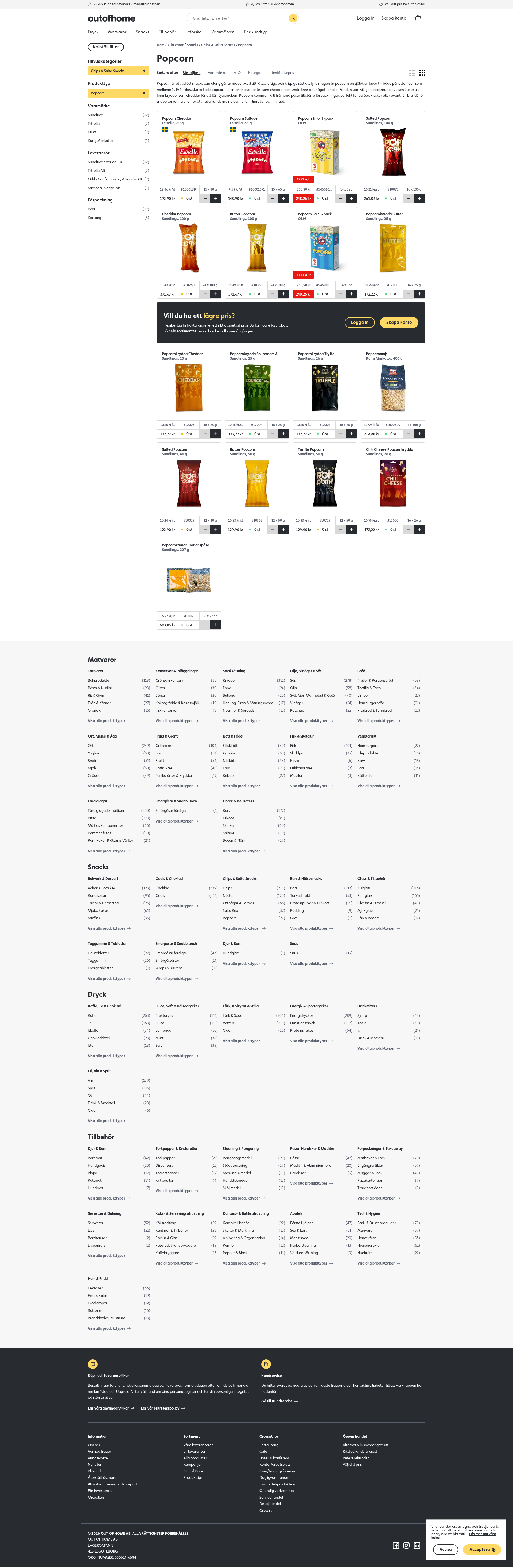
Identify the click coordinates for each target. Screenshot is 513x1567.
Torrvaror (95, 671)
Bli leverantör (194, 1451)
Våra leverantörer (198, 1445)
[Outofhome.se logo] (111, 18)
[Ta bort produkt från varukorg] (205, 198)
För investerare (100, 1490)
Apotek (296, 1213)
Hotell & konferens (274, 1458)
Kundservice (98, 1458)
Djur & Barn (232, 943)
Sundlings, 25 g (378, 219)
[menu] (256, 32)
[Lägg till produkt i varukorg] (215, 198)
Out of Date (193, 1471)
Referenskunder (356, 1458)
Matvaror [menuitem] (117, 31)
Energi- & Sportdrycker (309, 1006)
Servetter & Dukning (104, 1213)
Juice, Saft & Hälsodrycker (177, 1006)
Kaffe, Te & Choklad (104, 1006)
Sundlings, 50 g (242, 454)
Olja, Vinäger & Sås (306, 671)
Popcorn (245, 45)
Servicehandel (271, 1497)
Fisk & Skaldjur (302, 736)
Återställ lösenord (102, 1477)
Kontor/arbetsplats (274, 1464)
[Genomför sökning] (293, 18)
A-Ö (237, 73)
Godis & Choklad (169, 879)
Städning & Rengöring (241, 1148)
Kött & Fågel (233, 736)
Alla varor (175, 45)
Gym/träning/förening (277, 1471)
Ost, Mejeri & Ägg (102, 736)
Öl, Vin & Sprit (99, 1071)
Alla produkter (195, 1458)
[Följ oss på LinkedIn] (417, 1545)
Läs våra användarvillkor (108, 1408)
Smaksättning (234, 671)
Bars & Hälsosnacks (306, 879)
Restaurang (268, 1445)
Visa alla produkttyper (106, 721)
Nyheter (95, 1464)
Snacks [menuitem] (142, 31)
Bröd (361, 671)
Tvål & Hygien (368, 1213)
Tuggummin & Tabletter (107, 943)
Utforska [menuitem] (193, 31)
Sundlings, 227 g (175, 550)
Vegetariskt (366, 736)
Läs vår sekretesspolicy (160, 1408)
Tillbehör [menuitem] (167, 31)
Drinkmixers (367, 1006)
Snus (294, 943)
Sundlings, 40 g (174, 454)
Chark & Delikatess (238, 801)
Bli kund (94, 1471)
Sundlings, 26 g (310, 358)
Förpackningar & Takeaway (380, 1148)
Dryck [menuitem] (93, 31)
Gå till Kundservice (277, 1401)
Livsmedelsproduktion (277, 1484)
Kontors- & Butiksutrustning (246, 1213)
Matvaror (102, 659)
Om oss (94, 1445)
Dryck (97, 994)
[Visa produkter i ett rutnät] (422, 73)
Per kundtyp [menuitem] (255, 31)
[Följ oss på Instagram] (406, 1545)
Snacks (192, 45)
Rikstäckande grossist (360, 1451)
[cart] (418, 18)
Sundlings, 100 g (379, 123)
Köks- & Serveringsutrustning (180, 1213)
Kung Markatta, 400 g (384, 358)
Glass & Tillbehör (371, 879)
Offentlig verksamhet (276, 1490)
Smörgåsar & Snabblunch (176, 801)
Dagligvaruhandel (274, 1477)
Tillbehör (101, 1137)
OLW (302, 123)
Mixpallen (96, 1497)
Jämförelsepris (282, 73)
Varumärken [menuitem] (223, 31)
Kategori (255, 73)
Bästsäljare (191, 73)
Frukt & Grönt (167, 736)
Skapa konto (394, 18)
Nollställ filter (106, 46)
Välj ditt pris (352, 1464)
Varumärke (217, 73)
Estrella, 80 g (173, 123)
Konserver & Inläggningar (177, 671)
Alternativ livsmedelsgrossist (365, 1445)
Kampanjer (193, 1464)
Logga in (359, 322)
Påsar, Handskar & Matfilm (312, 1148)
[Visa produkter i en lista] (412, 73)
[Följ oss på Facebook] (396, 1545)
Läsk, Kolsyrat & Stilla (241, 1006)
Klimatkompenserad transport (112, 1484)
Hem (160, 45)
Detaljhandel (270, 1504)
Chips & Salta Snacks (218, 45)
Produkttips (193, 1477)
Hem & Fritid (98, 1279)
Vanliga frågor (99, 1451)
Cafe (263, 1451)
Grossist (265, 1510)
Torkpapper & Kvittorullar (176, 1148)
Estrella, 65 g (241, 123)
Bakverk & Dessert (103, 879)
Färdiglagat (97, 801)
